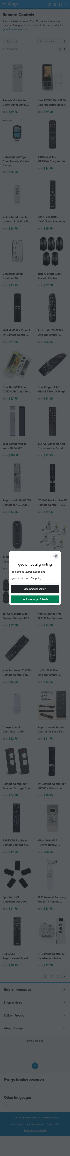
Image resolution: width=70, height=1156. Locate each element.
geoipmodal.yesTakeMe (35, 599)
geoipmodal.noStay (35, 588)
